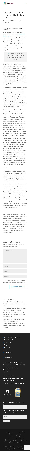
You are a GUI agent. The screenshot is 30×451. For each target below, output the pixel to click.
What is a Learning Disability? (12, 337)
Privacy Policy (8, 355)
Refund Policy (8, 352)
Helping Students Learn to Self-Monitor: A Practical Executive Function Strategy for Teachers (14, 325)
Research (6, 350)
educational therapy (11, 435)
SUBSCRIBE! (7, 421)
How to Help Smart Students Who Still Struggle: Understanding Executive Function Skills (14, 303)
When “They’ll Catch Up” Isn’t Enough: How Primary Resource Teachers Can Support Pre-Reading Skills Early (14, 314)
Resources (7, 347)
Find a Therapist (8, 340)
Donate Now (7, 342)
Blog (5, 345)
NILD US (22, 383)
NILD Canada (8, 20)
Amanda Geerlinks (19, 449)
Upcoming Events (9, 357)
